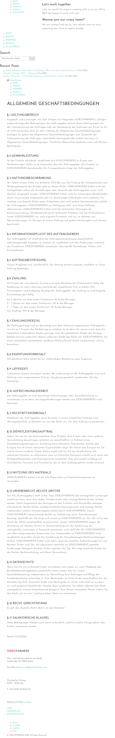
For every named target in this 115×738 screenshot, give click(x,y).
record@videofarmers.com (34, 667)
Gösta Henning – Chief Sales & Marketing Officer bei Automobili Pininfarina (40, 70)
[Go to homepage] (14, 80)
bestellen (27, 702)
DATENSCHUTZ (15, 714)
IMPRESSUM (13, 711)
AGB (9, 708)
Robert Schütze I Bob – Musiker (20, 73)
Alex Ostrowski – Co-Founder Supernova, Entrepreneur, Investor (35, 76)
